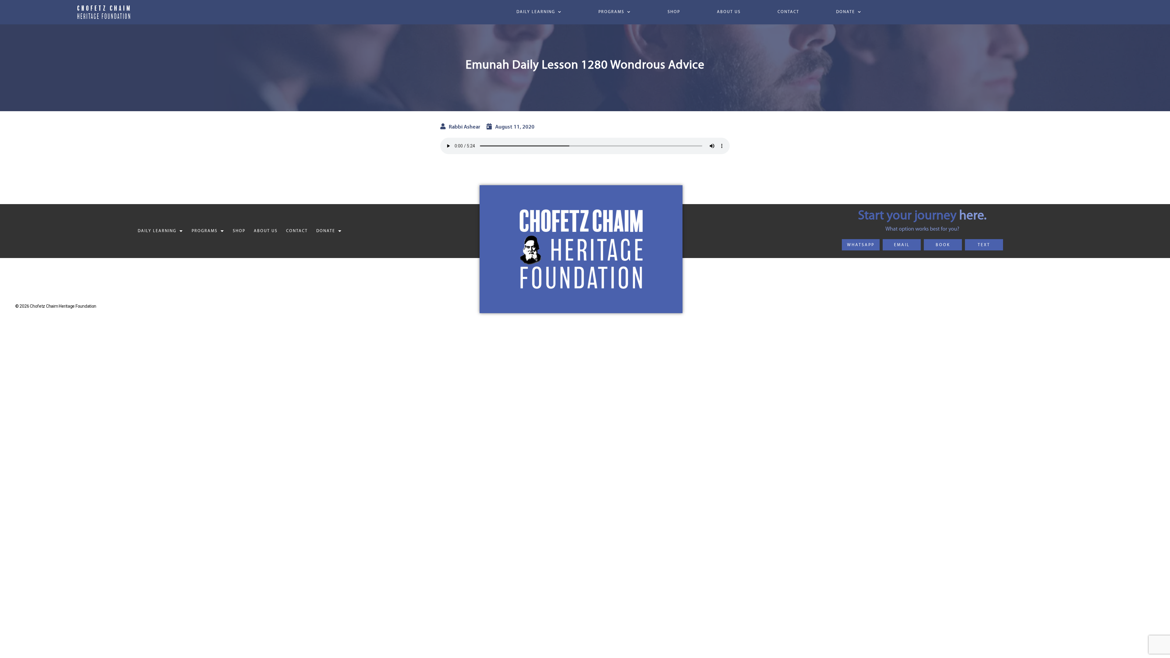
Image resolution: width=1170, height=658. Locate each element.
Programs (611, 12)
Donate (845, 12)
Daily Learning (535, 12)
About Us (729, 12)
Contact (788, 12)
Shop (674, 12)
